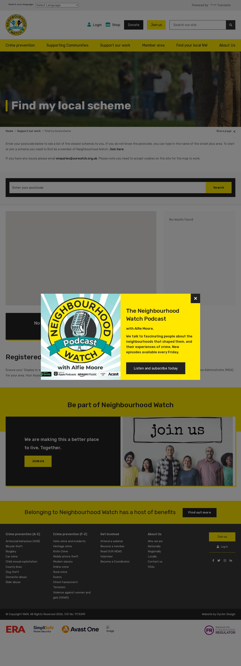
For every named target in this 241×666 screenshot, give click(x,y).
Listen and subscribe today (156, 368)
